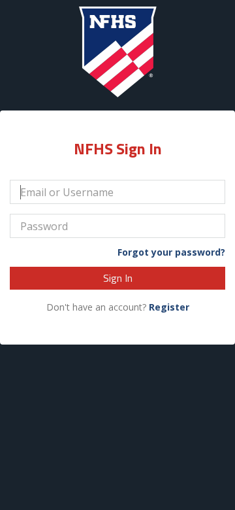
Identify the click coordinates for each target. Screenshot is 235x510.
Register (169, 307)
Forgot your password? (171, 252)
